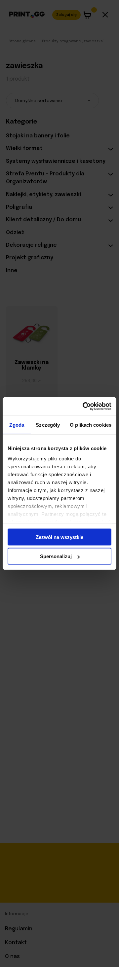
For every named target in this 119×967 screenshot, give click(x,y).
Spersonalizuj (56, 556)
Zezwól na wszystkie (59, 537)
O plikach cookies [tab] (90, 424)
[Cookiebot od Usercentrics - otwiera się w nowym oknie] (84, 406)
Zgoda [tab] (16, 424)
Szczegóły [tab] (48, 424)
